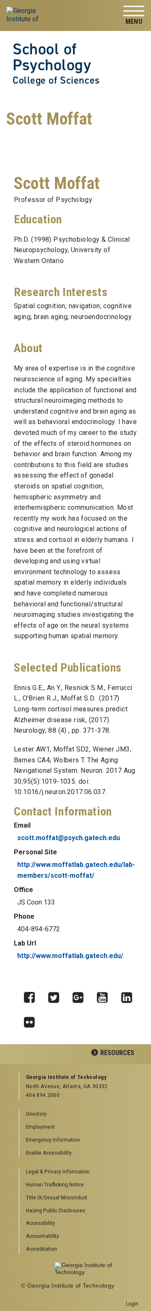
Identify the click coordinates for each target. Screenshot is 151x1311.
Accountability (42, 1235)
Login (132, 1303)
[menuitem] (79, 1172)
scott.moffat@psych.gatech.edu (68, 838)
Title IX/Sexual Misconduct (56, 1197)
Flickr (32, 1020)
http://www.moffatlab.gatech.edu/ (70, 956)
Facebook (32, 995)
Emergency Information (53, 1139)
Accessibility (40, 1222)
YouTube (105, 995)
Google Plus (81, 995)
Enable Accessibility (49, 1152)
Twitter (56, 995)
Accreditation (41, 1248)
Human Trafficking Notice (55, 1184)
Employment (40, 1126)
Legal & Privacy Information (58, 1171)
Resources (117, 1053)
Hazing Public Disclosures (55, 1210)
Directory (36, 1113)
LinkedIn (129, 995)
